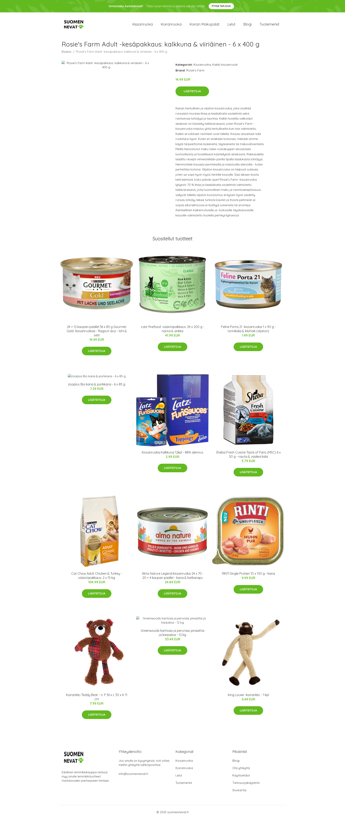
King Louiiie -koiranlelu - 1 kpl (248, 695)
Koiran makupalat (204, 24)
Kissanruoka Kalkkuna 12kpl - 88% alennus (172, 452)
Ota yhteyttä (241, 768)
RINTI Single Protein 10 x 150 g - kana (248, 573)
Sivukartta (239, 790)
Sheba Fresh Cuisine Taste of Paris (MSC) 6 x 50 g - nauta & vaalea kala (248, 454)
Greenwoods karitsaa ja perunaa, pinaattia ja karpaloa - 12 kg (172, 633)
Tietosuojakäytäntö (246, 783)
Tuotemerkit (269, 24)
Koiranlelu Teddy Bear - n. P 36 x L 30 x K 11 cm (96, 697)
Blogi (247, 24)
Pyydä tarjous (221, 6)
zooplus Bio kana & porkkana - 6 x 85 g (96, 384)
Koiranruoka (171, 24)
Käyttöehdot (241, 775)
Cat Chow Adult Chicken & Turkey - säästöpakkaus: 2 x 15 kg (96, 575)
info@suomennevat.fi (133, 774)
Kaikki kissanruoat (225, 64)
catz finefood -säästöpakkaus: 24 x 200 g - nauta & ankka (172, 329)
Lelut (231, 24)
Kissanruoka (142, 24)
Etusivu (66, 51)
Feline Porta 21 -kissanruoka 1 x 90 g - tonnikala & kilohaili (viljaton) (248, 329)
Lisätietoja (192, 91)
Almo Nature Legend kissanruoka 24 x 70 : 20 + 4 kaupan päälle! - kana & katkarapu (172, 575)
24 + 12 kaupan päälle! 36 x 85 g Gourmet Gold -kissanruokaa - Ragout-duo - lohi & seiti (97, 331)
